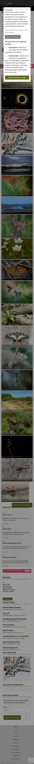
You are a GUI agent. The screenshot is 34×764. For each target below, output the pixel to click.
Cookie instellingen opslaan (21, 9)
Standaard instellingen (12, 37)
